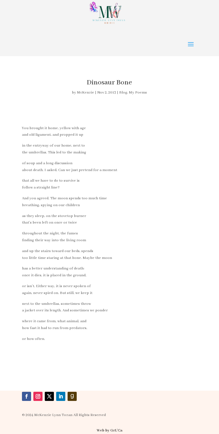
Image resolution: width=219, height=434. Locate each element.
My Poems (138, 92)
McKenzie (85, 92)
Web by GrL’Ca (109, 430)
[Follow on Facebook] (26, 396)
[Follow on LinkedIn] (60, 396)
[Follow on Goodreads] (72, 396)
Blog (123, 92)
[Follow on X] (49, 396)
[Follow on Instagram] (37, 396)
